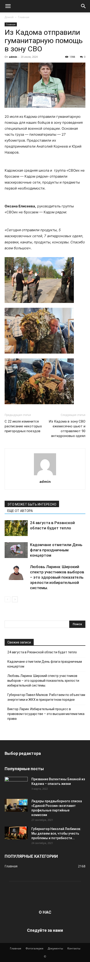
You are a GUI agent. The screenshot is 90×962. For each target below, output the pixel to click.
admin (13, 56)
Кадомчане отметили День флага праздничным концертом (56, 550)
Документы (55, 948)
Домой (9, 17)
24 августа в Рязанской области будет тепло (42, 652)
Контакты (73, 948)
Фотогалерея (34, 948)
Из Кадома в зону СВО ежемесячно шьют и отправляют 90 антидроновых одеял (67, 428)
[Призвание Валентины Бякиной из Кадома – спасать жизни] (16, 783)
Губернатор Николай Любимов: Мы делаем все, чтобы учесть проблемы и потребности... (56, 833)
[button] (7, 6)
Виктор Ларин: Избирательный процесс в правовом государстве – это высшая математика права (45, 713)
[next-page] (15, 599)
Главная (23, 17)
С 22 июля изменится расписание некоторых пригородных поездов (23, 426)
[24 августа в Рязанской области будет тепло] (16, 528)
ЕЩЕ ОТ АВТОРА (20, 511)
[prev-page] (7, 599)
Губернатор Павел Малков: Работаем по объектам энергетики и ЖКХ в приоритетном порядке (46, 697)
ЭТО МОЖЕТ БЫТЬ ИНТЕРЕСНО (31, 504)
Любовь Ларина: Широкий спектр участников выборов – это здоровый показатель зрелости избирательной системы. (57, 577)
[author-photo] (45, 475)
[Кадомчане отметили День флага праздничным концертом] (16, 550)
